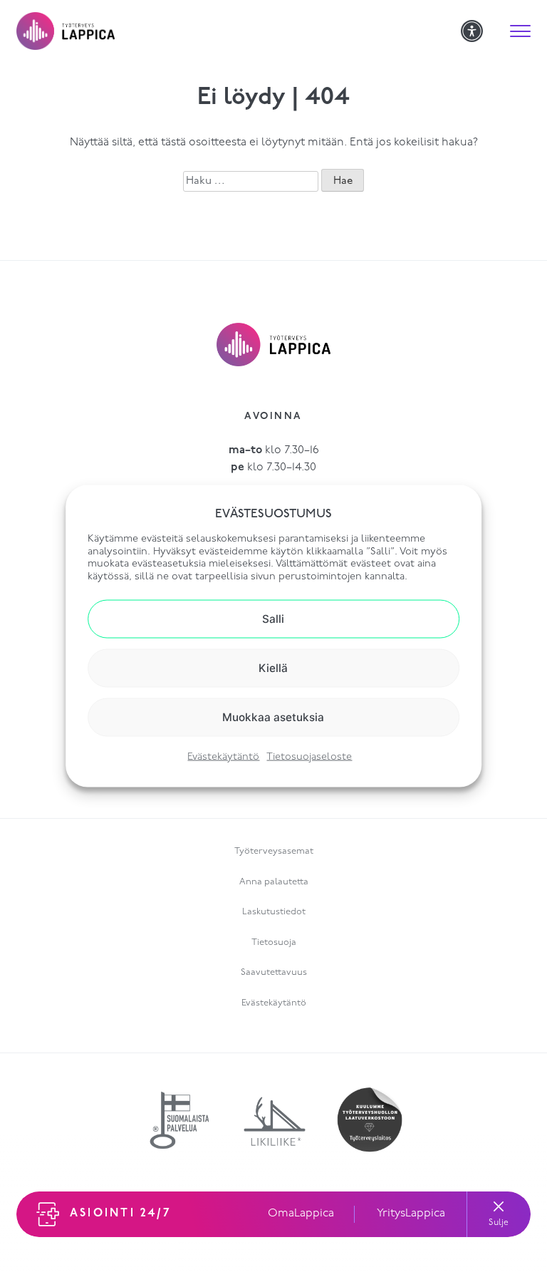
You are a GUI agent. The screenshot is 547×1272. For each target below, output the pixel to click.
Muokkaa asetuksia (273, 717)
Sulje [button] (499, 1223)
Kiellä (273, 667)
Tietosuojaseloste (309, 756)
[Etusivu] (238, 31)
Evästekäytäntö (223, 756)
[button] (520, 31)
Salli (273, 618)
